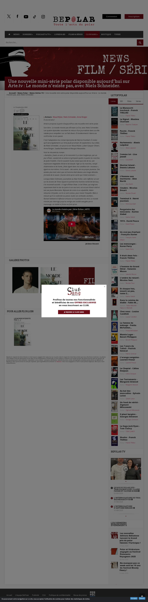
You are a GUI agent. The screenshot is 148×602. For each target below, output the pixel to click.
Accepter (134, 598)
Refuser (142, 598)
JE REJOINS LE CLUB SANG (74, 312)
